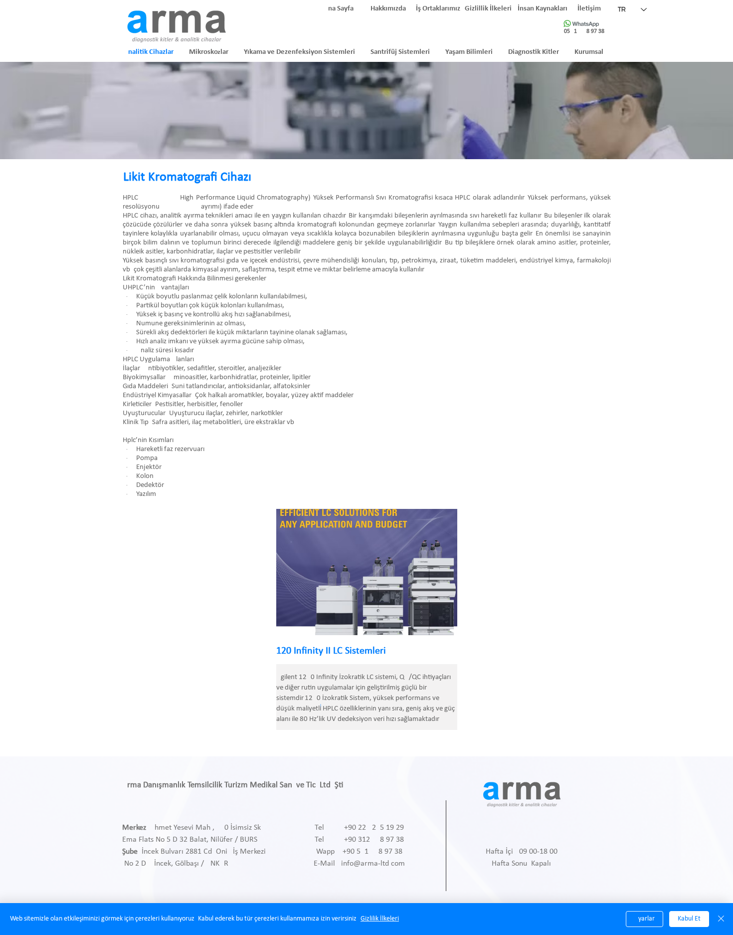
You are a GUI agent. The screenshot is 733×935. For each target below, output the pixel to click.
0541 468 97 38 (584, 31)
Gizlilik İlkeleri (380, 919)
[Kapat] (721, 919)
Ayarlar (644, 919)
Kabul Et (689, 919)
